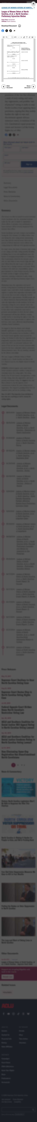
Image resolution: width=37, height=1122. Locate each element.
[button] (10, 31)
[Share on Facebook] (3, 31)
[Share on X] (6, 31)
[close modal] (33, 3)
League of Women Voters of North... (17, 8)
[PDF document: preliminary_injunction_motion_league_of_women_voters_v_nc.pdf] (18, 59)
